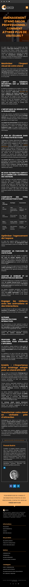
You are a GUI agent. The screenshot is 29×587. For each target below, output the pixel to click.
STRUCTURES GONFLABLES (9, 544)
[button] (27, 7)
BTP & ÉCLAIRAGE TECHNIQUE (9, 559)
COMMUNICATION (6, 553)
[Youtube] (18, 583)
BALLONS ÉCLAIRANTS (8, 540)
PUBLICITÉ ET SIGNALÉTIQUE (9, 542)
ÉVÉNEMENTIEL (6, 555)
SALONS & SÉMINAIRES (8, 557)
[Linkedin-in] (13, 583)
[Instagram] (15, 583)
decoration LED (24, 91)
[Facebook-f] (10, 583)
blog (25, 580)
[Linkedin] (4, 468)
